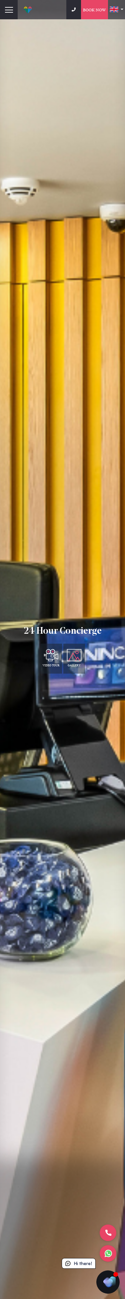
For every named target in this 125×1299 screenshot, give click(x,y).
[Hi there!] (108, 1282)
